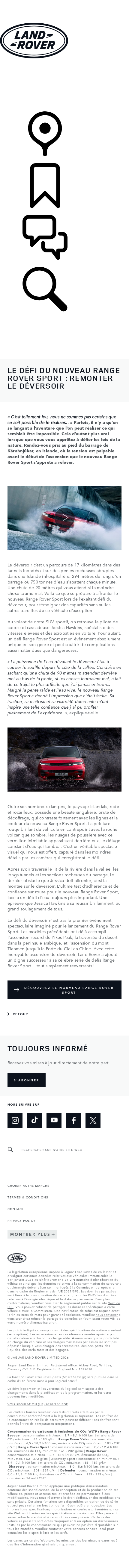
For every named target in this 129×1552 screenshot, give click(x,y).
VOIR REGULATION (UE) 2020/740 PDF (38, 1403)
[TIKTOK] (34, 1120)
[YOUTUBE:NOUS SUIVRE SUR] (54, 1120)
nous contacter (107, 1314)
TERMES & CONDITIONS (28, 1197)
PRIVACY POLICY (21, 1220)
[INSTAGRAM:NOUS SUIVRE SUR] (15, 1120)
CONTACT (16, 1208)
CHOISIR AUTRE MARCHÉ (29, 1185)
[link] (64, 85)
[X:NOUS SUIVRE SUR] (93, 1120)
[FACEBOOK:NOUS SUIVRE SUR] (73, 1120)
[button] (64, 3)
